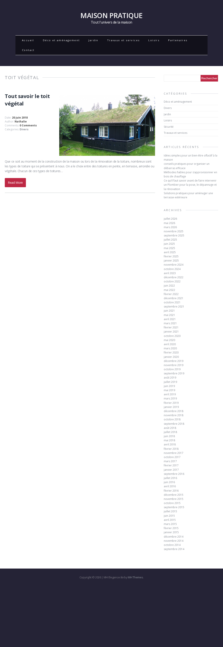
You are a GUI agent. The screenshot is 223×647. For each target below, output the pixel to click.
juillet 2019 (170, 382)
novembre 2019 (173, 365)
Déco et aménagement (61, 40)
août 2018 (170, 428)
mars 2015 (170, 524)
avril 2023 (170, 273)
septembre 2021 (174, 306)
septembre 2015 (174, 507)
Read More (15, 182)
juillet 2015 (170, 511)
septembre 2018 (174, 424)
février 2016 (171, 490)
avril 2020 (170, 344)
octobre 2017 (172, 457)
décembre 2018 (173, 411)
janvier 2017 (171, 470)
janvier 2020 (171, 357)
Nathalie (21, 121)
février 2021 (171, 327)
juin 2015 (169, 516)
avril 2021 (170, 319)
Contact (28, 50)
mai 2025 (169, 248)
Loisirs (153, 40)
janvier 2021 (171, 331)
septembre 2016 (174, 474)
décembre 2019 (173, 361)
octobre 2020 (172, 336)
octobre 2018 (172, 419)
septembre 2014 (174, 549)
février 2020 (171, 352)
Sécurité (169, 127)
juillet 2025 (170, 239)
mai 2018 (169, 440)
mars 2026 (170, 227)
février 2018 (171, 449)
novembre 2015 (173, 499)
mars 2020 (170, 348)
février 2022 (171, 294)
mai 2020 (169, 340)
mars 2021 (170, 323)
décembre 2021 (173, 298)
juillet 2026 (170, 219)
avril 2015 (170, 520)
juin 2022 (169, 285)
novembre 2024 (173, 265)
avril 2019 (170, 394)
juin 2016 (169, 482)
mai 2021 (169, 315)
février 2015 (171, 528)
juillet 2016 (170, 478)
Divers (24, 129)
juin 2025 (169, 244)
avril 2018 (170, 444)
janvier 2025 (171, 260)
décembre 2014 (173, 536)
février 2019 (171, 403)
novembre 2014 (173, 541)
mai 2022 (169, 290)
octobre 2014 (172, 545)
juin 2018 (169, 436)
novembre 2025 (173, 231)
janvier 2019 (171, 407)
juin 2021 (169, 310)
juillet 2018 (170, 432)
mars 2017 (170, 461)
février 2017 (171, 465)
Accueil (28, 40)
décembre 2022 (173, 277)
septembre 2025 (174, 235)
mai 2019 (169, 390)
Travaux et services (123, 40)
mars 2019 (170, 398)
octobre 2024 (172, 269)
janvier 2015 (171, 532)
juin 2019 (169, 386)
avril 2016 (170, 486)
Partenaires (177, 40)
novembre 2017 (173, 453)
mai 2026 (169, 223)
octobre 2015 (172, 503)
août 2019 (170, 377)
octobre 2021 (172, 302)
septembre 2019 (174, 373)
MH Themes (135, 577)
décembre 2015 (173, 495)
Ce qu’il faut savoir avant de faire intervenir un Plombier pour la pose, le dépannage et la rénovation (190, 185)
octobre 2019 (172, 369)
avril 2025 (170, 252)
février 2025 (171, 256)
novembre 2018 (173, 415)
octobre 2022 (172, 281)
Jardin (93, 40)
